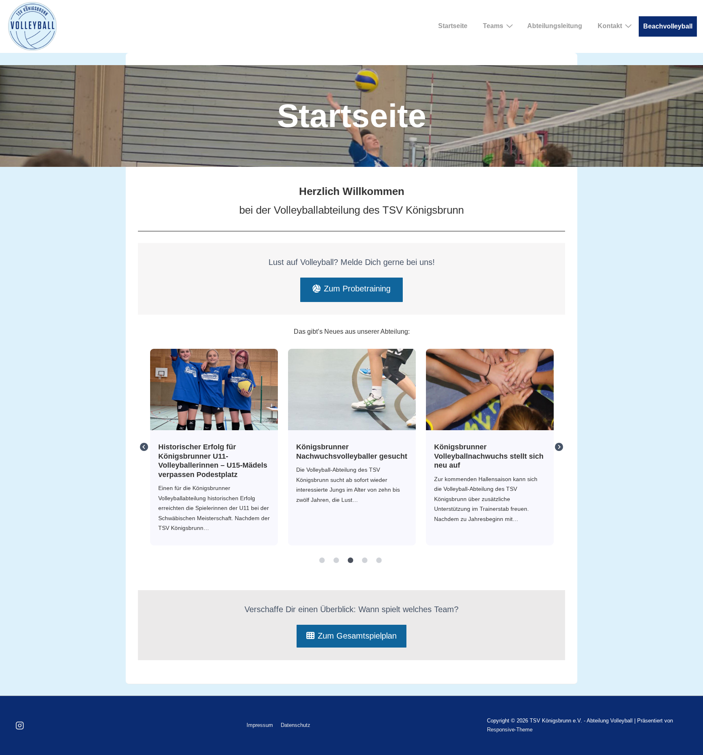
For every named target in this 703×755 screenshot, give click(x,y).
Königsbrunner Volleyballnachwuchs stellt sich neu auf (489, 389)
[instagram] (20, 725)
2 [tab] (336, 560)
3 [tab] (351, 560)
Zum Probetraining (357, 288)
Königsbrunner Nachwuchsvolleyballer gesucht (351, 389)
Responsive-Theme (510, 730)
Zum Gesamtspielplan (357, 635)
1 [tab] (322, 560)
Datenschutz (295, 725)
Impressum (260, 725)
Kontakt (610, 25)
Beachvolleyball (667, 26)
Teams (493, 25)
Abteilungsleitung (554, 25)
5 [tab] (379, 560)
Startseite (452, 25)
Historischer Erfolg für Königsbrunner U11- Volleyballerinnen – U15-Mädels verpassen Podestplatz (213, 389)
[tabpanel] (214, 447)
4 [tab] (365, 560)
